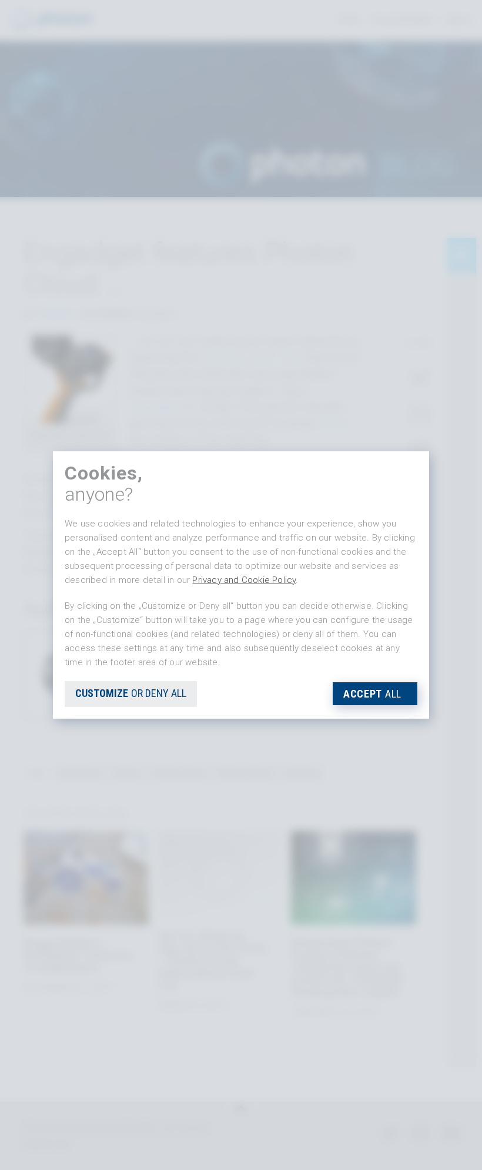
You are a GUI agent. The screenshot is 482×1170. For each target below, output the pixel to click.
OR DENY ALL (130, 693)
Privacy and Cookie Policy (244, 580)
